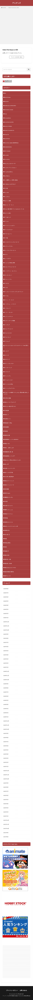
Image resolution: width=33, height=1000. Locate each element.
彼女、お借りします (9, 447)
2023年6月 (5, 745)
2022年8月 (5, 787)
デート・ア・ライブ (9, 300)
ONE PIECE (7, 138)
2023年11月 (6, 725)
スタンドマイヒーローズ (10, 266)
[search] (28, 69)
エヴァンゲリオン (9, 246)
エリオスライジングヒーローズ (12, 242)
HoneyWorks (8, 118)
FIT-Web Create (13, 995)
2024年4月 (5, 704)
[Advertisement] (16, 25)
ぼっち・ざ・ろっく (9, 204)
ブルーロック (8, 337)
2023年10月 (6, 729)
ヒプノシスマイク (9, 316)
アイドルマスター (9, 229)
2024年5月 (5, 700)
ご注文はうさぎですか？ (10, 184)
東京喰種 (7, 489)
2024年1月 (5, 716)
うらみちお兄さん (9, 171)
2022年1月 (5, 816)
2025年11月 (6, 626)
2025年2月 (5, 663)
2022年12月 (6, 770)
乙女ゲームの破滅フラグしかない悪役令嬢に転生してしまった (16, 393)
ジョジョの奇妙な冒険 (10, 262)
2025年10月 (6, 630)
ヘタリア (7, 351)
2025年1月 (5, 667)
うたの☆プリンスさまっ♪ (10, 167)
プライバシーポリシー (12, 990)
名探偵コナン (8, 418)
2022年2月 (5, 812)
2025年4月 (5, 654)
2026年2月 (5, 613)
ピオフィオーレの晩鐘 (10, 320)
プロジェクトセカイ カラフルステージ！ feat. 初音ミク (16, 346)
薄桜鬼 (6, 518)
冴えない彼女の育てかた (10, 406)
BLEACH (7, 101)
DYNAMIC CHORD (9, 109)
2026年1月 (5, 617)
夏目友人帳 (7, 435)
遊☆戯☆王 (7, 534)
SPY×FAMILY (7, 151)
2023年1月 (5, 766)
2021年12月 (6, 820)
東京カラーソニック (9, 480)
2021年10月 (6, 828)
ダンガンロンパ (8, 275)
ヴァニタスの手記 (9, 384)
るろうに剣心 (8, 213)
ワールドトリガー (9, 380)
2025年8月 (5, 638)
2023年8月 (5, 737)
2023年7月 (5, 741)
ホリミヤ (7, 355)
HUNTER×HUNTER (9, 122)
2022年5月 (5, 799)
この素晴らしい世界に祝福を (11, 180)
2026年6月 (5, 597)
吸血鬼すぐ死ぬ (8, 423)
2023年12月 (6, 721)
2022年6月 (5, 795)
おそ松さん (7, 176)
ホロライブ (7, 359)
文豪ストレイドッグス (10, 468)
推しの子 (7, 464)
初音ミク (7, 414)
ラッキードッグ (8, 367)
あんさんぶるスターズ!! (10, 163)
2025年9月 (5, 634)
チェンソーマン (8, 279)
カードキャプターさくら (10, 250)
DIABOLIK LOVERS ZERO (10, 105)
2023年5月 (5, 750)
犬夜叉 (6, 501)
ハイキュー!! (8, 308)
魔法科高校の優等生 (9, 571)
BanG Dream (8, 97)
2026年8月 (5, 588)
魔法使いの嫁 (8, 559)
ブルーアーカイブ (9, 329)
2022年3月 (5, 807)
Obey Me (7, 134)
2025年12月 (6, 621)
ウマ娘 (6, 238)
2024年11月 (6, 675)
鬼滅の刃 (7, 551)
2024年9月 (5, 683)
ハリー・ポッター (9, 312)
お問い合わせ (23, 990)
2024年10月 (6, 679)
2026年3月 (5, 609)
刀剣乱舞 (7, 410)
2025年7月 (5, 642)
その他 (6, 188)
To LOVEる (7, 159)
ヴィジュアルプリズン (10, 388)
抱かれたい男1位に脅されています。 (13, 460)
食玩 (6, 547)
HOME (4, 7)
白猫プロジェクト (9, 505)
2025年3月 (5, 659)
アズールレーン (8, 233)
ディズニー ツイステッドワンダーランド (14, 291)
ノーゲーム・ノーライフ (10, 304)
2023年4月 (5, 754)
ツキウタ (7, 283)
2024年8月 (5, 688)
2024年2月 (5, 712)
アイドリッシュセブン (10, 225)
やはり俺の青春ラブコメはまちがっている (14, 209)
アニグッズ (16, 3)
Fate (6, 114)
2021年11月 (6, 824)
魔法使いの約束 (8, 563)
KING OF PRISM (8, 126)
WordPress (27, 995)
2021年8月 (5, 836)
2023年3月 (5, 758)
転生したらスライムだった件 (11, 526)
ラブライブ (7, 371)
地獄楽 (6, 431)
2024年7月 (5, 692)
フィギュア (7, 324)
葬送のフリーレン (9, 513)
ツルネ (6, 287)
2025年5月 (5, 650)
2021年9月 (5, 832)
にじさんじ (7, 196)
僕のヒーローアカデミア (10, 402)
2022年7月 (5, 791)
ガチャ (6, 254)
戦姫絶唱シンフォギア (10, 456)
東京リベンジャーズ (9, 485)
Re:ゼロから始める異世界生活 (11, 142)
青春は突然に (8, 542)
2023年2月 (5, 762)
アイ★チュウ (8, 217)
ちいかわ (7, 192)
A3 (5, 93)
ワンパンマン (8, 376)
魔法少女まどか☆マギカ (10, 567)
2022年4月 (5, 803)
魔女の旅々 (7, 555)
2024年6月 (5, 696)
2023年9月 (5, 733)
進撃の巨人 (7, 530)
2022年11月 (6, 774)
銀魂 (6, 538)
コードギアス (8, 258)
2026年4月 (5, 605)
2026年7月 (5, 592)
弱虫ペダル (7, 443)
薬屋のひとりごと (9, 522)
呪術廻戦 (7, 427)
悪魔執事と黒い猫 (9, 451)
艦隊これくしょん (9, 509)
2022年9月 (5, 783)
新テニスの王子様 (9, 472)
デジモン (7, 295)
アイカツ (7, 221)
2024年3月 (5, 708)
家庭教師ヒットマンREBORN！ (12, 439)
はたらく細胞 (8, 200)
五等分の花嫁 (8, 398)
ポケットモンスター (9, 363)
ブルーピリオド (8, 333)
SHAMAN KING (8, 147)
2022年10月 (6, 779)
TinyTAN (7, 155)
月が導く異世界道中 (9, 476)
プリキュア (7, 341)
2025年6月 (5, 646)
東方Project (7, 493)
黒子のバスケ (8, 575)
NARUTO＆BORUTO (9, 130)
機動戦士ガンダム (9, 497)
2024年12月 (6, 671)
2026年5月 (5, 601)
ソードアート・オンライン (11, 271)
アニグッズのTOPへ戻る (16, 57)
